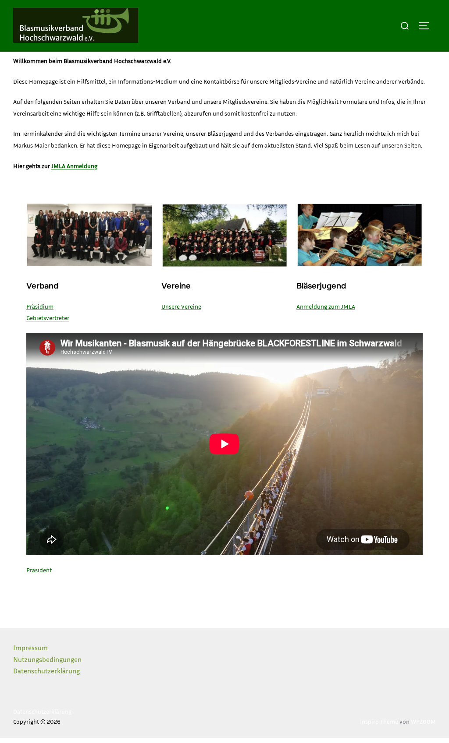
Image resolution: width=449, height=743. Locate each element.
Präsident (39, 570)
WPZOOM (423, 721)
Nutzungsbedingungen (47, 659)
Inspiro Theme (379, 721)
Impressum (30, 647)
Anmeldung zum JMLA (325, 306)
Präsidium (39, 306)
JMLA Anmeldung (74, 165)
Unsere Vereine (181, 306)
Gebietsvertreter (47, 317)
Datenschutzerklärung (46, 670)
